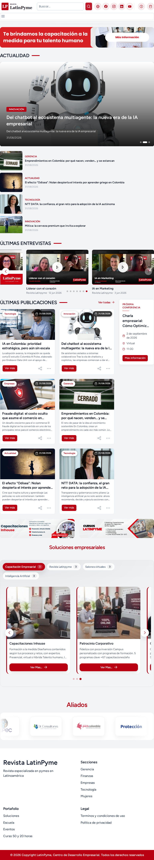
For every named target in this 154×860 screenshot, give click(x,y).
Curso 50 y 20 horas (17, 836)
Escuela (8, 822)
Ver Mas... (43, 667)
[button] (3, 16)
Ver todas (104, 302)
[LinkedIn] (121, 6)
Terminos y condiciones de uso (103, 816)
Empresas (88, 783)
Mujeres (86, 796)
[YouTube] (129, 6)
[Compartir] (40, 368)
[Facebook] (105, 6)
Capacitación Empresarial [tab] (23, 566)
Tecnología (88, 789)
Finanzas (87, 776)
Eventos (9, 829)
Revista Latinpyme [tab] (63, 566)
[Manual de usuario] (141, 6)
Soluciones (11, 816)
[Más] (49, 368)
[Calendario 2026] (150, 6)
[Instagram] (113, 6)
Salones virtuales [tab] (97, 566)
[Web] (97, 6)
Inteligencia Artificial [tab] (20, 576)
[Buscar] (88, 6)
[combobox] (60, 6)
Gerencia (87, 769)
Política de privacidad (96, 822)
